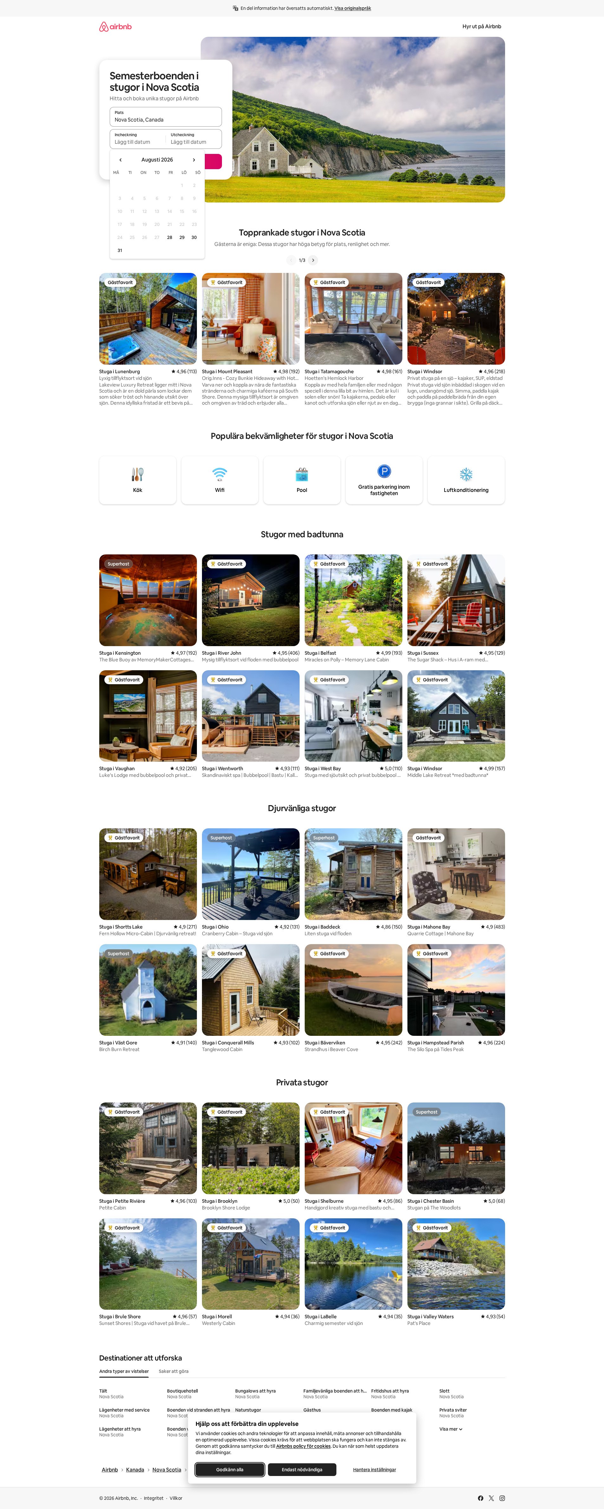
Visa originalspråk (352, 8)
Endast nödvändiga (302, 1470)
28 (169, 237)
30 (194, 237)
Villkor (176, 1498)
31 (120, 250)
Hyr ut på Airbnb (482, 26)
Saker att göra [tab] (174, 1371)
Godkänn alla (230, 1470)
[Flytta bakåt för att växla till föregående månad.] (121, 160)
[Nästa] (313, 260)
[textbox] (138, 142)
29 (182, 237)
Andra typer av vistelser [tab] (124, 1371)
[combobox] (166, 119)
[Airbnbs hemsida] (115, 26)
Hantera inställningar (374, 1470)
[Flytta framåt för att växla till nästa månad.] (194, 160)
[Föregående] (291, 260)
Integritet (154, 1498)
